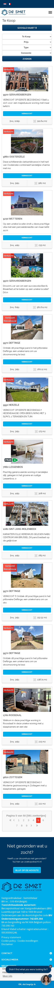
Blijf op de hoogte (27, 870)
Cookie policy (8, 940)
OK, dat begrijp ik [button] (27, 984)
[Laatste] (37, 825)
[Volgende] (31, 825)
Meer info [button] (7, 976)
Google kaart (26, 28)
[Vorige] (14, 820)
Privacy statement (11, 937)
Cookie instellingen (28, 940)
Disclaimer (7, 944)
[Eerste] (10, 820)
